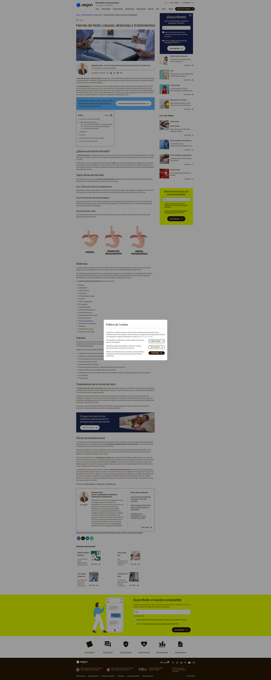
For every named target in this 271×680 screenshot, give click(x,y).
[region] (135, 340)
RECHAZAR (155, 347)
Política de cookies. (145, 337)
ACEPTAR (155, 353)
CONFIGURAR (155, 341)
